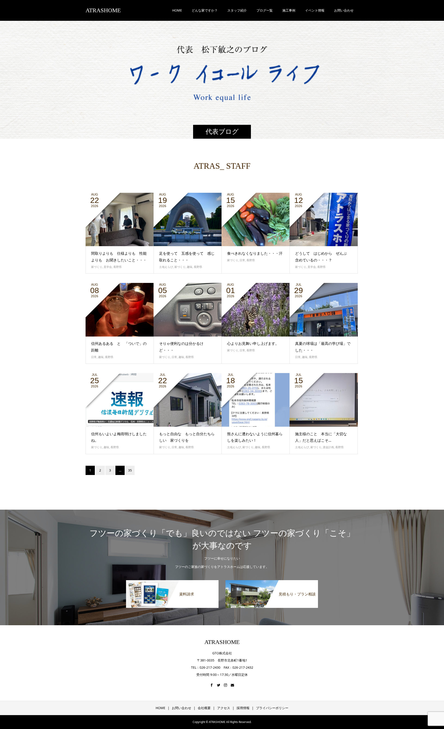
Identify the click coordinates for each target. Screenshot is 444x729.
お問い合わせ (181, 708)
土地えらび (166, 267)
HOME (177, 10)
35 (130, 470)
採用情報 (243, 708)
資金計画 (328, 447)
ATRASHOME (103, 10)
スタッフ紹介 (237, 10)
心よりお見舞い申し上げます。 (253, 343)
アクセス (223, 708)
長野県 (117, 267)
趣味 (189, 267)
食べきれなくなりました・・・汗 (255, 253)
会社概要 (204, 708)
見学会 (108, 267)
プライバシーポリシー (272, 708)
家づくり (96, 267)
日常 (242, 260)
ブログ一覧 (264, 10)
